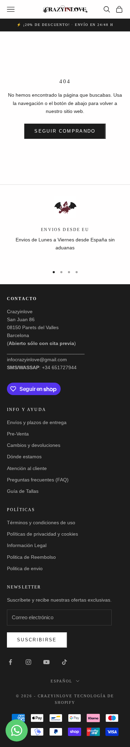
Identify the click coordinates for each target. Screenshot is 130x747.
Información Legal (26, 545)
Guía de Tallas (22, 491)
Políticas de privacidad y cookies (42, 534)
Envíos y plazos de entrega (37, 422)
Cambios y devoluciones (33, 445)
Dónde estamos (24, 456)
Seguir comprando (64, 131)
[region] (65, 228)
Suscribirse (37, 639)
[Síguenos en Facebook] (10, 662)
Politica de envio (25, 568)
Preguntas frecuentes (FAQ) (38, 479)
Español (61, 681)
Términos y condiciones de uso (41, 522)
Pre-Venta (18, 434)
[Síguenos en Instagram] (28, 662)
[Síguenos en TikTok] (64, 662)
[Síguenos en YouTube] (46, 662)
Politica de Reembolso (31, 557)
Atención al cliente (27, 468)
